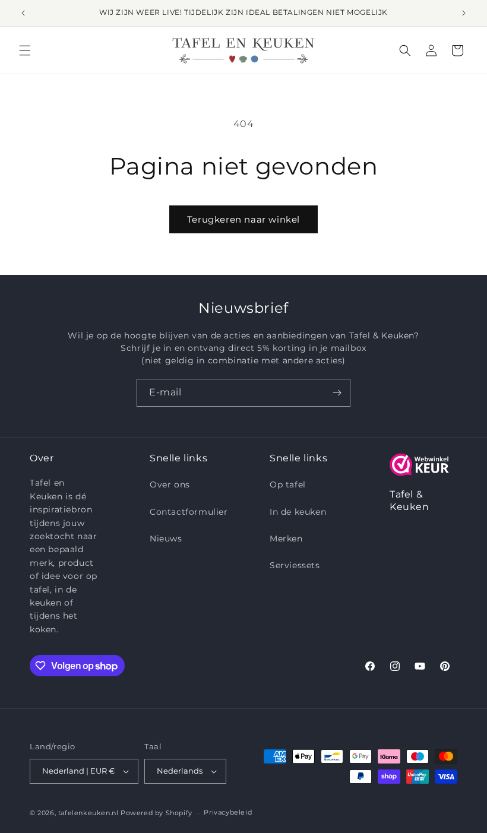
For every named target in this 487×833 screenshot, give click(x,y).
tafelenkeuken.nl (88, 813)
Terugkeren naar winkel (243, 219)
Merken (286, 538)
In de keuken (298, 511)
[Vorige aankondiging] (23, 13)
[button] (25, 50)
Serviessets (295, 565)
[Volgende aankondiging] (464, 13)
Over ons (170, 484)
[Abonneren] (337, 393)
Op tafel (288, 484)
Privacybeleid (228, 812)
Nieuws (166, 538)
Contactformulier (189, 511)
